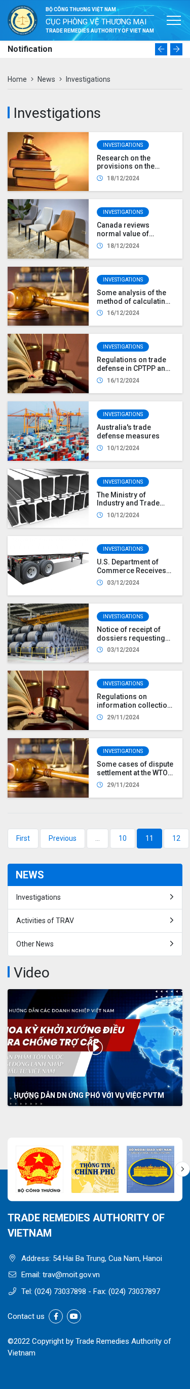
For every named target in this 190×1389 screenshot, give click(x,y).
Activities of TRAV (45, 921)
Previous (63, 838)
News (46, 79)
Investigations (123, 145)
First (23, 838)
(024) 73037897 (134, 1291)
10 (123, 838)
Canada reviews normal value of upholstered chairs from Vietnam (128, 238)
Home (17, 79)
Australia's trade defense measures (128, 431)
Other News (35, 944)
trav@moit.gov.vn (71, 1274)
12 (176, 838)
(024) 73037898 (60, 1291)
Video (32, 972)
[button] (161, 49)
